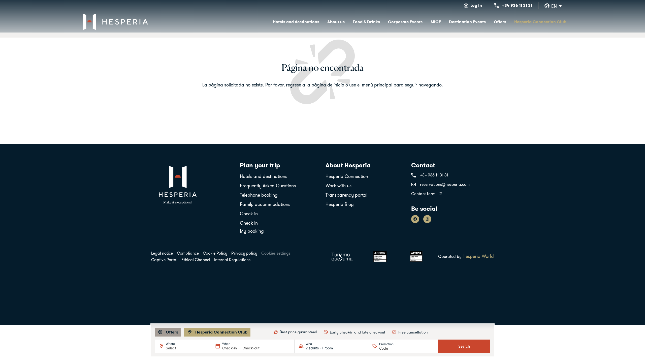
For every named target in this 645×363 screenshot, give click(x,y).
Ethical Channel (195, 259)
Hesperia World (478, 256)
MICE (436, 21)
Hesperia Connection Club (540, 21)
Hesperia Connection (347, 176)
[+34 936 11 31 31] (496, 5)
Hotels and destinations (296, 21)
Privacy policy (244, 253)
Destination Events (467, 21)
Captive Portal (164, 259)
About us (336, 21)
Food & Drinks (366, 21)
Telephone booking (259, 195)
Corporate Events (405, 21)
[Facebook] (415, 219)
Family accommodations (265, 204)
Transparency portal (346, 195)
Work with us (338, 186)
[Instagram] (427, 219)
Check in (249, 214)
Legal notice (162, 253)
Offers (500, 21)
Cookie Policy (215, 253)
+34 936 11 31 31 (517, 5)
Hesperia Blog (340, 204)
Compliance (188, 253)
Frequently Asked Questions (268, 186)
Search (464, 346)
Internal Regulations (232, 259)
